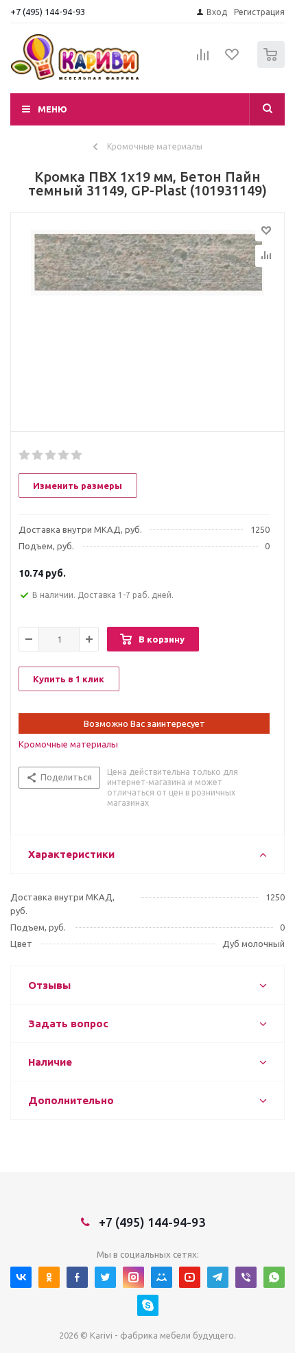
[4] (64, 455)
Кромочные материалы (68, 744)
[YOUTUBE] (189, 1277)
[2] (38, 455)
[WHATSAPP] (274, 1277)
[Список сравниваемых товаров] (203, 60)
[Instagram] (133, 1277)
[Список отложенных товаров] (232, 59)
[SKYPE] (147, 1305)
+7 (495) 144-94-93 (47, 11)
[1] (25, 455)
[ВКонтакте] (21, 1277)
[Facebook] (77, 1277)
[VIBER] (246, 1277)
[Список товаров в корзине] (272, 65)
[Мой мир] (161, 1277)
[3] (51, 455)
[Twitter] (105, 1277)
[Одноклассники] (49, 1277)
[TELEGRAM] (217, 1277)
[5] (77, 455)
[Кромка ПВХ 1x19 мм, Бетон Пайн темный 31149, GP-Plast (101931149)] (147, 319)
